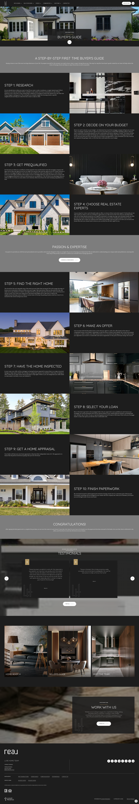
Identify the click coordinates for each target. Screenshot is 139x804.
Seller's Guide (32, 780)
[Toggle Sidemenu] (133, 3)
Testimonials (55, 776)
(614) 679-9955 (7, 768)
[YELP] (129, 761)
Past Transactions (23, 776)
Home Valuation (45, 776)
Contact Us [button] (65, 776)
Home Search (34, 776)
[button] (69, 260)
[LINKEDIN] (115, 761)
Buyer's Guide (22, 780)
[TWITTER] (122, 761)
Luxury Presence (105, 799)
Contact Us (66, 3)
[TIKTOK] (126, 761)
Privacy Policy (131, 799)
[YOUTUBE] (119, 761)
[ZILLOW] (133, 761)
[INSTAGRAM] (112, 761)
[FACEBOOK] (108, 761)
